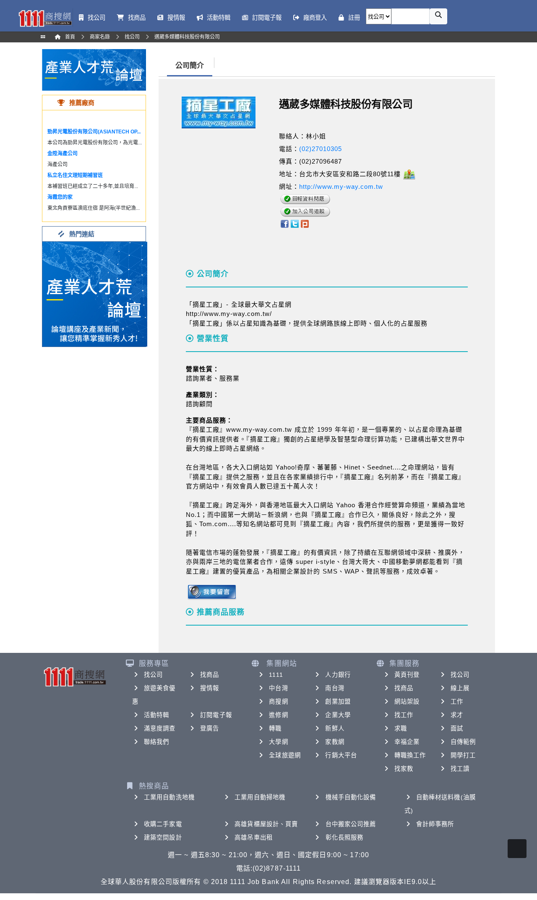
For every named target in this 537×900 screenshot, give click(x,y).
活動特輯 (156, 715)
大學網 (278, 741)
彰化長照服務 (345, 837)
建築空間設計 (163, 837)
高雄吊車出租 (254, 837)
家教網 (334, 741)
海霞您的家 (60, 197)
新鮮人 (334, 728)
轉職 (275, 728)
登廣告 (209, 728)
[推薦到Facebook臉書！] (284, 223)
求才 (457, 715)
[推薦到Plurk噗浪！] (305, 223)
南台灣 (334, 688)
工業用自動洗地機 (169, 797)
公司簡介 (189, 66)
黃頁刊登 (407, 674)
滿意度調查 (160, 728)
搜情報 (209, 688)
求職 (400, 728)
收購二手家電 (163, 824)
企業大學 (337, 715)
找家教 (403, 768)
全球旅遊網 (285, 755)
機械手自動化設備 (351, 797)
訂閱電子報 (216, 715)
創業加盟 (337, 701)
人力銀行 (337, 674)
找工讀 (460, 768)
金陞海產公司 (62, 154)
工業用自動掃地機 (260, 797)
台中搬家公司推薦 (351, 824)
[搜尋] (438, 16)
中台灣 (278, 688)
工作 (457, 701)
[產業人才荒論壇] (94, 69)
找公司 (153, 674)
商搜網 (278, 701)
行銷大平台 (341, 755)
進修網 (278, 715)
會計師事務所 (435, 824)
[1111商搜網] (45, 17)
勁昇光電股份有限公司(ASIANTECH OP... (94, 132)
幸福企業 (407, 741)
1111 (276, 674)
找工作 (403, 715)
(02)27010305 (320, 148)
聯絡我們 (156, 741)
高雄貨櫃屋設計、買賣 (266, 824)
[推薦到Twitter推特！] (294, 223)
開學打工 (463, 755)
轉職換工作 (410, 755)
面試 (457, 728)
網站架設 (407, 701)
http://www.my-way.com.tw (341, 186)
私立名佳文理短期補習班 (75, 175)
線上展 (460, 688)
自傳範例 (463, 741)
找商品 (209, 674)
